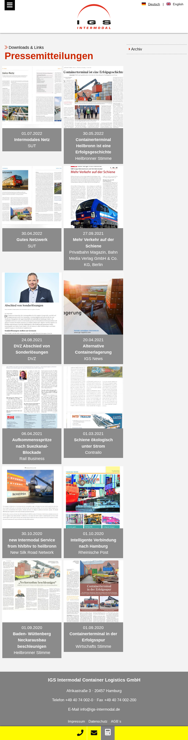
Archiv (136, 49)
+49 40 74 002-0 (79, 700)
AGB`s (116, 721)
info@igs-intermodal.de (100, 709)
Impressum (76, 721)
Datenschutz (98, 721)
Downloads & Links (26, 47)
